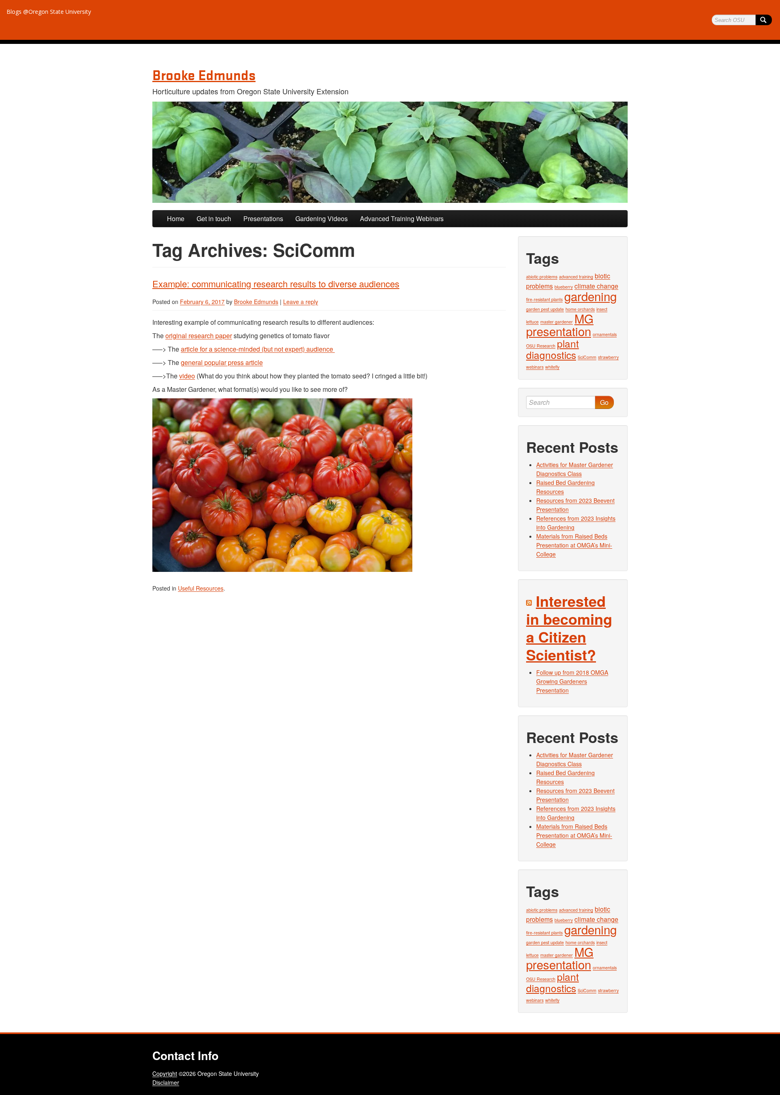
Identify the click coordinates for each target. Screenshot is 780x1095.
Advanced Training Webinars (402, 218)
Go (604, 402)
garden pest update (545, 309)
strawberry (608, 357)
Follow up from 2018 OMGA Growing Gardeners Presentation (572, 681)
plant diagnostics (552, 349)
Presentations (263, 218)
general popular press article (222, 362)
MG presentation (560, 324)
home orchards (580, 309)
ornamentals (605, 334)
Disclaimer (165, 1082)
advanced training (576, 277)
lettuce (532, 322)
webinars (535, 367)
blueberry (564, 287)
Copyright (164, 1073)
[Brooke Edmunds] (390, 152)
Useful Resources (200, 588)
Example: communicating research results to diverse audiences (275, 283)
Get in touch (214, 218)
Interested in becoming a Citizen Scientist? (569, 627)
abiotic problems (541, 277)
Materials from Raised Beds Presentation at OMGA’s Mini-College (574, 545)
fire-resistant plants (544, 299)
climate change (596, 285)
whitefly (552, 367)
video (187, 375)
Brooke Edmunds (256, 302)
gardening (590, 295)
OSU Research (540, 346)
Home (175, 218)
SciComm (587, 357)
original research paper (198, 335)
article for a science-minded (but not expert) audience (258, 349)
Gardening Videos (321, 218)
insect (601, 309)
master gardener (556, 322)
